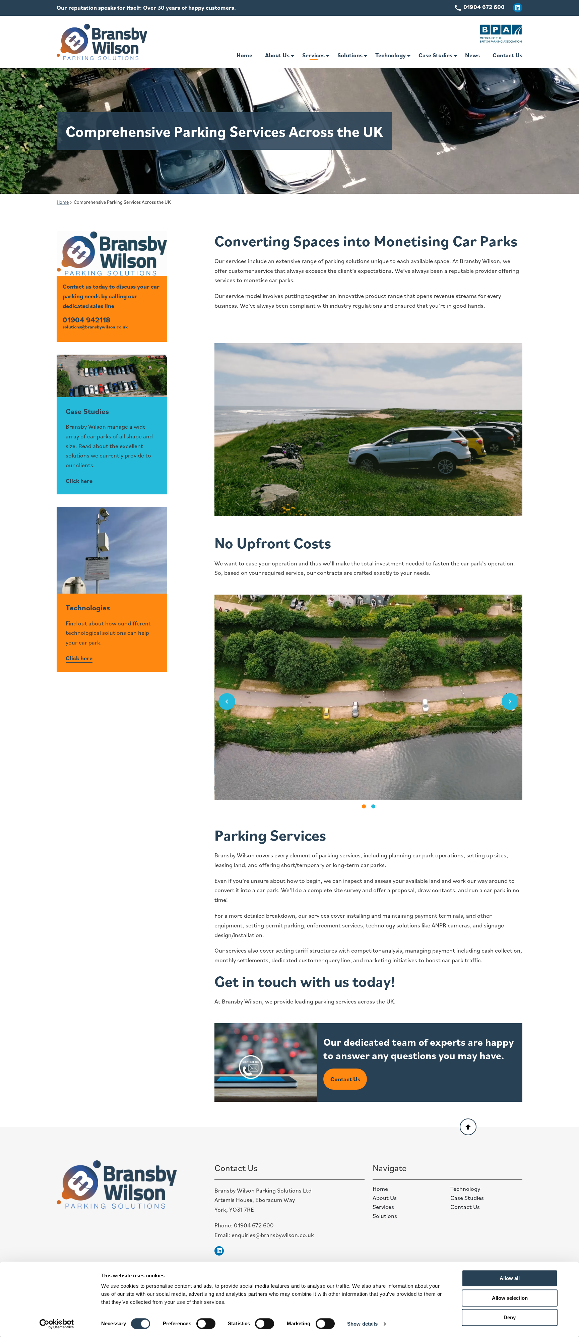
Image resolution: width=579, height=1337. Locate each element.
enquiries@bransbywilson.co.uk (273, 1235)
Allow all (510, 1278)
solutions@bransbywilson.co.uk (95, 327)
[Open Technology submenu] (408, 56)
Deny (510, 1317)
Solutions (350, 55)
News (472, 55)
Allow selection (510, 1298)
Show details (362, 1324)
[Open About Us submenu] (292, 56)
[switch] (205, 1323)
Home (244, 55)
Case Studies (435, 55)
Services (313, 55)
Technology (390, 55)
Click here (79, 481)
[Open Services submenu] (327, 56)
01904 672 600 (254, 1225)
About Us (277, 55)
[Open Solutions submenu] (365, 56)
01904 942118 (86, 319)
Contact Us (507, 55)
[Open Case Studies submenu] (455, 56)
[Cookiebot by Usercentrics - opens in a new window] (56, 1324)
